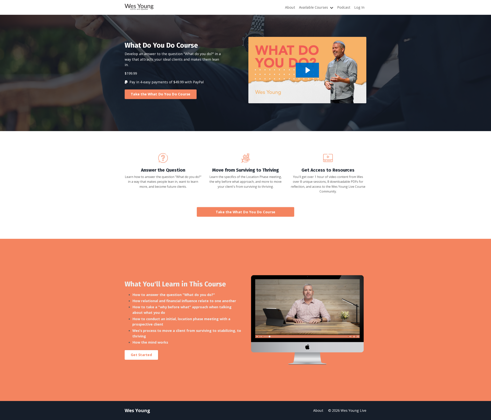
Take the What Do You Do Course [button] (160, 94)
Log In (359, 7)
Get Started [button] (141, 354)
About (290, 7)
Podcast (343, 7)
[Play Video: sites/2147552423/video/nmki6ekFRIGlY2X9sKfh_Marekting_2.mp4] (307, 70)
